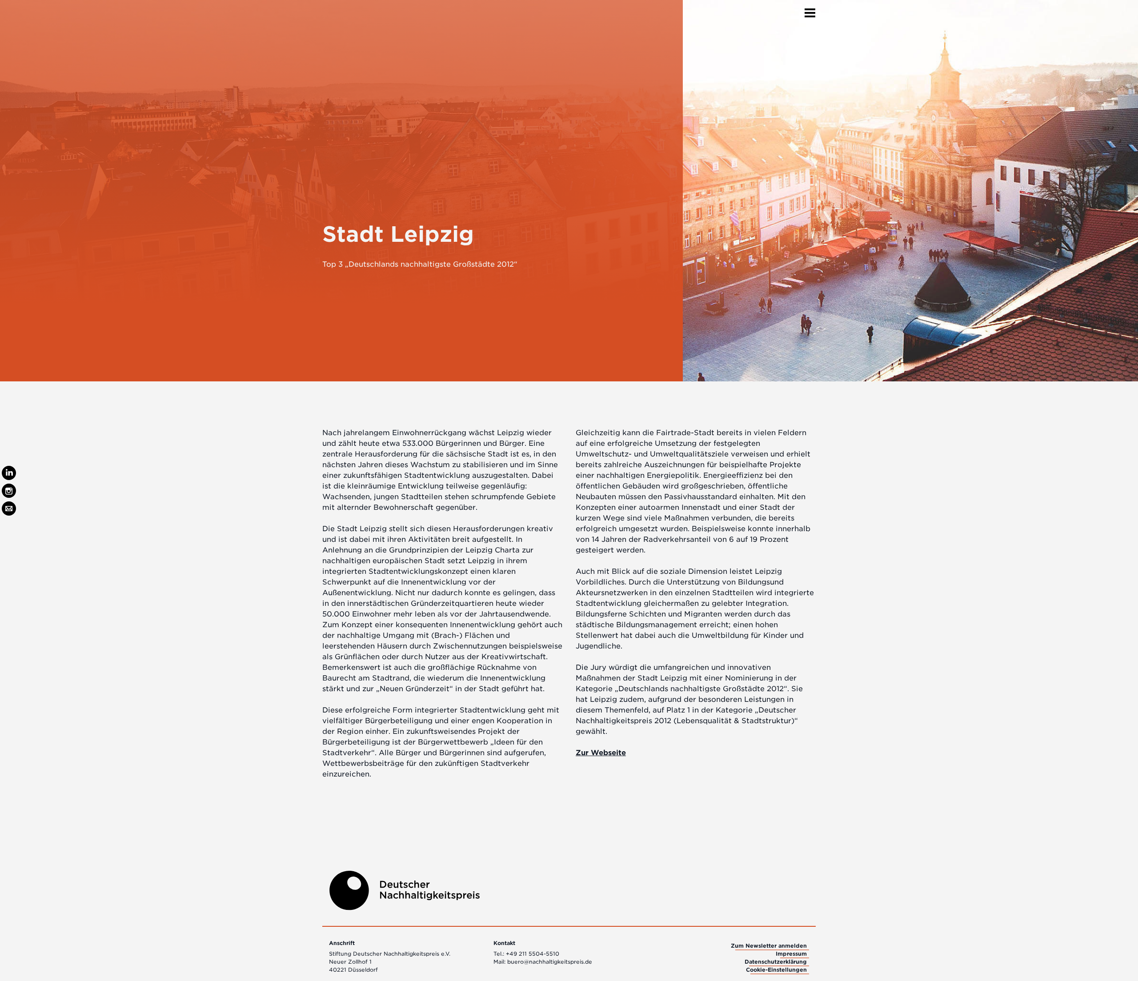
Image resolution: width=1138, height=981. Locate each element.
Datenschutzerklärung (776, 961)
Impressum (791, 953)
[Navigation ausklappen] (810, 10)
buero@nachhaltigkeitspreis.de (549, 961)
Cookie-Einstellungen (776, 969)
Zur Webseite (601, 753)
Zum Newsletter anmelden (769, 945)
